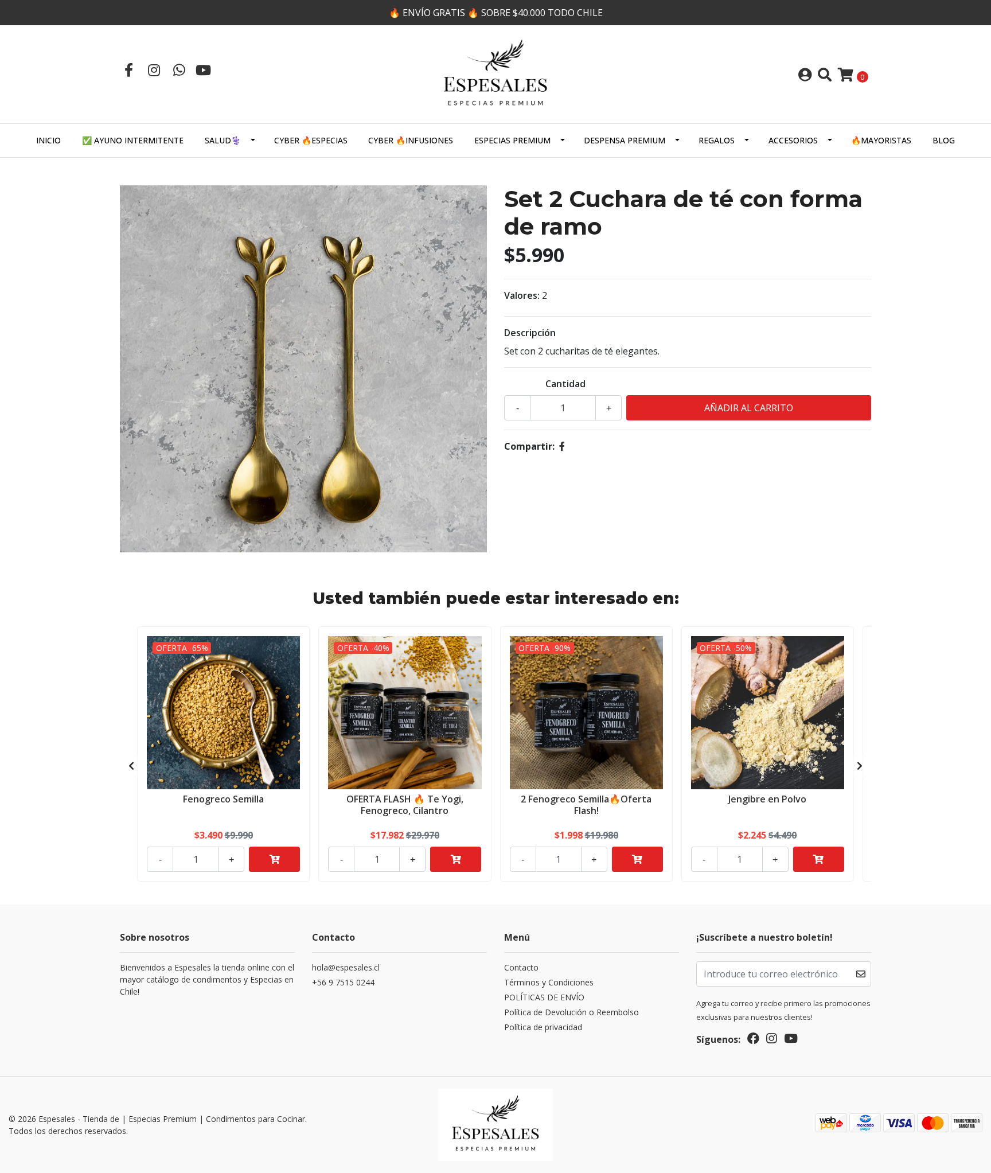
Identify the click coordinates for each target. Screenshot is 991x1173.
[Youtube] (203, 69)
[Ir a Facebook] (128, 69)
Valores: (522, 295)
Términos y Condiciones (549, 982)
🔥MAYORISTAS (881, 140)
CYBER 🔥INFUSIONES (410, 140)
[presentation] (131, 765)
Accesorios (793, 140)
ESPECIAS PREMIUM (512, 140)
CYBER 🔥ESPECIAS (311, 140)
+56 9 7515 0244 (343, 982)
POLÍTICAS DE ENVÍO (544, 997)
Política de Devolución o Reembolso (571, 1012)
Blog (944, 140)
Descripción (530, 332)
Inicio (48, 140)
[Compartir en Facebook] (562, 446)
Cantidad (565, 383)
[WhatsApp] (179, 69)
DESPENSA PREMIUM (624, 140)
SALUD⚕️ (223, 140)
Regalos (717, 140)
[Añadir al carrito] (274, 859)
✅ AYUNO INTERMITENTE (133, 140)
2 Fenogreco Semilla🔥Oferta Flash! (586, 804)
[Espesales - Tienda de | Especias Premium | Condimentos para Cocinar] (495, 73)
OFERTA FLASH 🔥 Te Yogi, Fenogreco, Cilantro (404, 804)
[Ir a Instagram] (153, 69)
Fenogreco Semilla (223, 799)
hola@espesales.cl (346, 967)
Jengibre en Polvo (767, 799)
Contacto (521, 967)
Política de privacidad (543, 1027)
